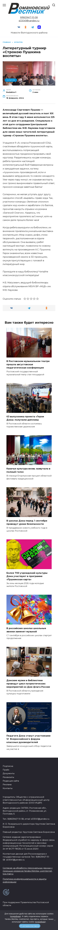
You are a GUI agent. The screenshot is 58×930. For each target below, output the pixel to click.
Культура (11, 80)
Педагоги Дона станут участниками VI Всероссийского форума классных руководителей (28, 739)
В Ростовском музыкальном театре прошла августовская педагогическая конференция (28, 364)
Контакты (7, 788)
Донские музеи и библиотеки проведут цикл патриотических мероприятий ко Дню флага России (28, 683)
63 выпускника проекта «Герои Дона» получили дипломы (25, 418)
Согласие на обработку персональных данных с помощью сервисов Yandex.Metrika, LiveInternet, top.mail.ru (27, 871)
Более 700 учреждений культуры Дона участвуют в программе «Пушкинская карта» (26, 576)
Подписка (8, 766)
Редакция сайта (11, 781)
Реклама (7, 784)
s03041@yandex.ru (29, 20)
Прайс (6, 770)
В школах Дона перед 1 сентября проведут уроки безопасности (26, 522)
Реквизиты (8, 777)
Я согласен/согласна (29, 926)
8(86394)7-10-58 (29, 17)
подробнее (15, 916)
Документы (8, 773)
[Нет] (54, 920)
